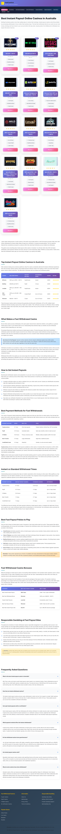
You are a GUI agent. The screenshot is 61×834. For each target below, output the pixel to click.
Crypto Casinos (4, 797)
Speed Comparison (48, 9)
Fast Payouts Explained (20, 9)
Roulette (3, 819)
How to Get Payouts (30, 9)
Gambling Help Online (47, 797)
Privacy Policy (25, 801)
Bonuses (3, 11)
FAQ (8, 11)
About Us (24, 797)
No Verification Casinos (6, 804)
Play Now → (10, 68)
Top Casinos (11, 9)
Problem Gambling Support (48, 801)
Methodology (25, 799)
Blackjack (3, 817)
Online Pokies (4, 812)
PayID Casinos (4, 799)
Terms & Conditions (26, 804)
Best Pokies (56, 9)
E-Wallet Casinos (5, 801)
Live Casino (3, 815)
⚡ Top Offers (4, 9)
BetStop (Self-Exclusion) (47, 799)
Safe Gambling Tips (46, 804)
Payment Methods (39, 9)
